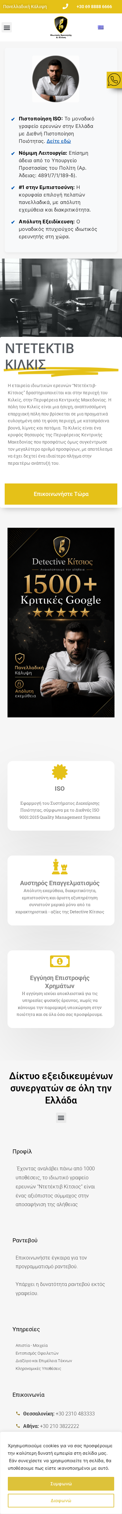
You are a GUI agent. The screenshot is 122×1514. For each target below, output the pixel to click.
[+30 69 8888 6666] (65, 6)
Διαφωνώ (61, 1500)
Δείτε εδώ (59, 141)
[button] (7, 27)
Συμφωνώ (61, 1483)
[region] (61, 1473)
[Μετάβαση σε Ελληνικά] (101, 27)
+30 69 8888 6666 (94, 6)
